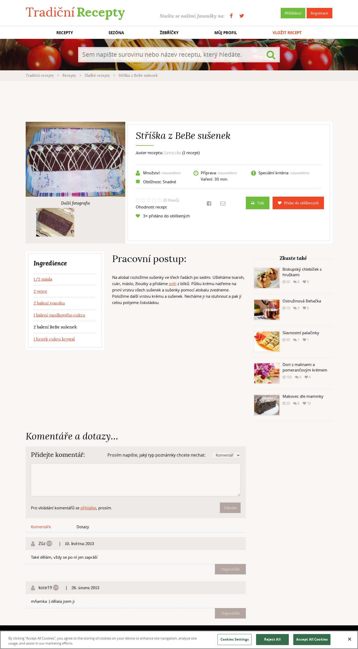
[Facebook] (231, 15)
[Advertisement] (179, 100)
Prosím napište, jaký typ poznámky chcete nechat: (156, 455)
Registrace (319, 13)
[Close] (349, 639)
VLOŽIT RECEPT (287, 32)
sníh (172, 283)
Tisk (260, 203)
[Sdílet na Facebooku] (209, 203)
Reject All (272, 639)
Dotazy (83, 526)
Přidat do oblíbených (301, 203)
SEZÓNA (116, 32)
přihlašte (88, 507)
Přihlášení (293, 13)
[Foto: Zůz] (55, 222)
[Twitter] (241, 15)
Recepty (69, 75)
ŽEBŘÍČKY (169, 32)
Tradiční (75, 12)
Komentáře (41, 526)
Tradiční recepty (40, 75)
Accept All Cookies (312, 639)
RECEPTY (64, 32)
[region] (179, 640)
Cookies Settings (234, 639)
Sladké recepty (98, 75)
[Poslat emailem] (222, 203)
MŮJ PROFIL (225, 32)
